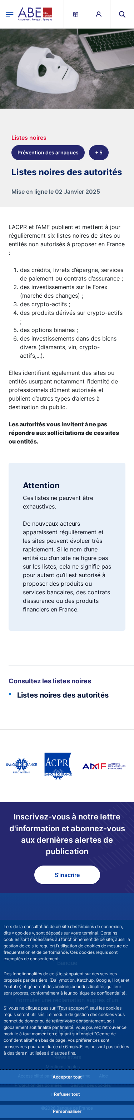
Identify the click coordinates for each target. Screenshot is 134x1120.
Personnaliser (67, 1111)
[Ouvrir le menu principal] (10, 14)
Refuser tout (67, 1094)
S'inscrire (67, 874)
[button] (122, 14)
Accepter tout (67, 1077)
